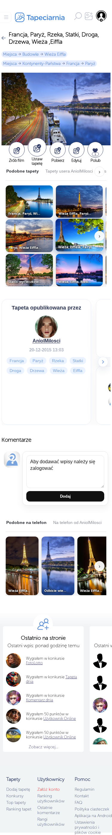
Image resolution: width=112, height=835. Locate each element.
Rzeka (58, 360)
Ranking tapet (18, 809)
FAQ (78, 802)
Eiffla (77, 370)
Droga (15, 370)
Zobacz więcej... (43, 746)
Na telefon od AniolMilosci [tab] (77, 522)
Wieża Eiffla (55, 54)
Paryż (90, 63)
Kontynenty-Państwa (41, 63)
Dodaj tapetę (18, 789)
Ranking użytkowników (51, 798)
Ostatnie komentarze (48, 810)
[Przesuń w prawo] (103, 362)
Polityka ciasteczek (92, 809)
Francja (72, 63)
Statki (78, 360)
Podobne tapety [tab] (22, 171)
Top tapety (16, 802)
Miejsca (10, 54)
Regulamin (84, 789)
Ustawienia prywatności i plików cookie (88, 827)
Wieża (59, 370)
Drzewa (37, 370)
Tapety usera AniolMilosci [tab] (69, 171)
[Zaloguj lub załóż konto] (102, 16)
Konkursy (15, 796)
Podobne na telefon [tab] (26, 522)
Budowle (30, 54)
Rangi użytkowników (51, 822)
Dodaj (65, 496)
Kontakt (82, 796)
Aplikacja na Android (93, 815)
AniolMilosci (46, 340)
